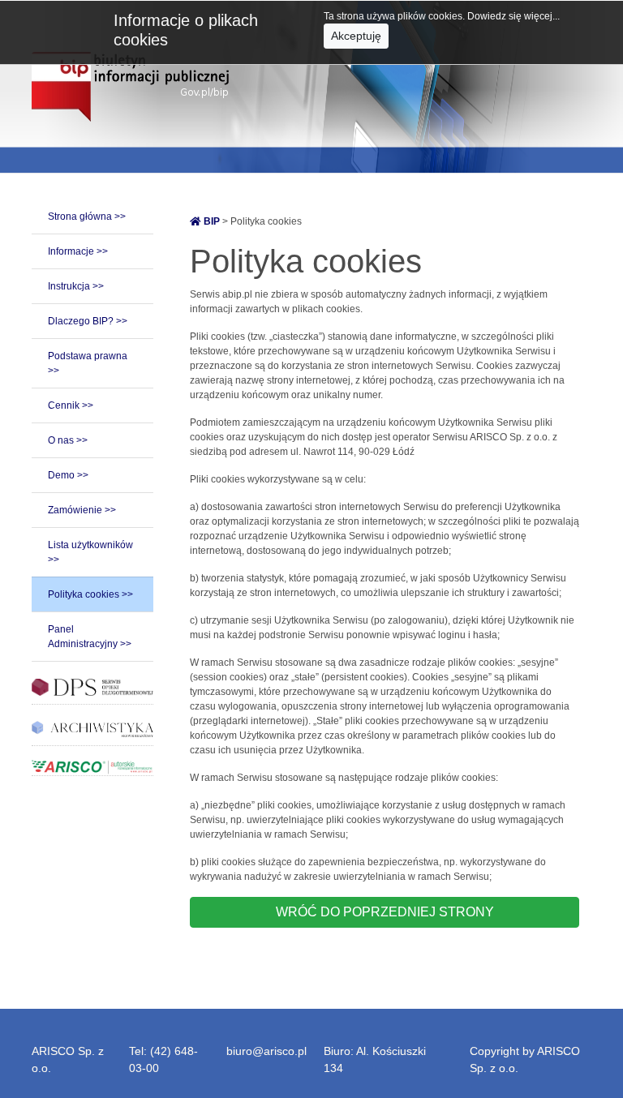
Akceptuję (356, 35)
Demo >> (68, 475)
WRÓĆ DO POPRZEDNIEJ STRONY (385, 912)
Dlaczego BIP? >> (87, 321)
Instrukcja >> (76, 286)
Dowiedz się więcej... (513, 16)
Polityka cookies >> (90, 594)
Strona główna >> (87, 216)
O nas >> (68, 440)
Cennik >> (70, 405)
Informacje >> (78, 251)
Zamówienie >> (82, 510)
